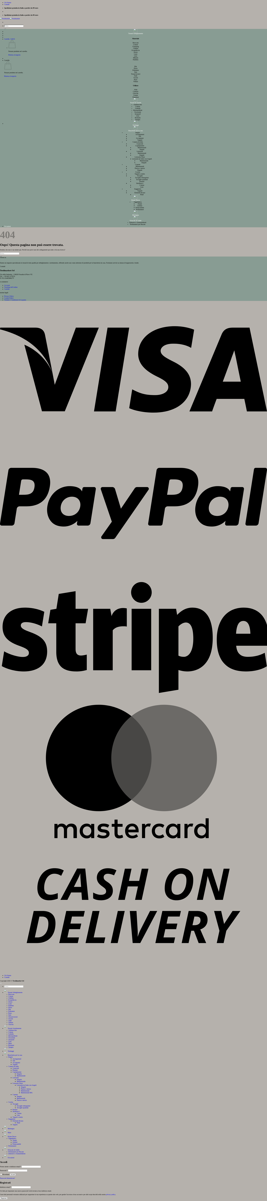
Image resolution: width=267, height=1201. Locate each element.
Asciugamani (139, 134)
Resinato (138, 118)
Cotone (137, 106)
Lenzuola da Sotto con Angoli (142, 159)
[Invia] (5, 28)
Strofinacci (139, 183)
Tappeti (139, 140)
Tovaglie (140, 176)
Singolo (19, 1074)
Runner (141, 181)
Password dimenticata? (7, 1178)
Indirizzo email (5, 1187)
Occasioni (7, 226)
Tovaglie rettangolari (142, 178)
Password (4, 1170)
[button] (9, 39)
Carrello (6, 289)
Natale (140, 204)
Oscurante (137, 112)
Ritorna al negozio (14, 55)
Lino (137, 116)
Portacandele (140, 208)
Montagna (135, 215)
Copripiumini (139, 146)
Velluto (10, 1022)
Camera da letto (138, 142)
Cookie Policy (9, 298)
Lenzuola (140, 151)
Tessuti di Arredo (135, 103)
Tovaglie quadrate (142, 179)
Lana (10, 1004)
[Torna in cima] (1, 983)
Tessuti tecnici (13, 1017)
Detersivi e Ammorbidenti (137, 222)
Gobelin (137, 108)
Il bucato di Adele (135, 220)
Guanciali (140, 144)
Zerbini (139, 206)
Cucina (137, 172)
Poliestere (11, 1011)
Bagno (137, 132)
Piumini (15, 1070)
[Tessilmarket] (10, 19)
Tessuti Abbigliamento (135, 33)
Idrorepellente (137, 110)
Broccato (11, 994)
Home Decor (135, 200)
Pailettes (11, 1005)
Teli (140, 136)
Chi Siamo (7, 2)
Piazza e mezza (140, 168)
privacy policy (110, 1194)
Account (7, 285)
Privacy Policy (9, 296)
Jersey (10, 1002)
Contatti (6, 4)
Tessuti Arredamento (14, 1028)
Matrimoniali (142, 147)
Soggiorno (137, 189)
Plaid (142, 194)
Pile (9, 1009)
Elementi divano (139, 193)
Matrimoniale (21, 1076)
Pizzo (10, 1007)
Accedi (13, 1174)
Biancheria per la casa (135, 131)
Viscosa (10, 1024)
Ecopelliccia (12, 1000)
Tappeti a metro (140, 174)
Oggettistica (138, 202)
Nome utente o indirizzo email (10, 1166)
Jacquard (138, 114)
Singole (141, 155)
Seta (9, 1015)
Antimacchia (138, 104)
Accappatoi (140, 138)
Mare (10, 1043)
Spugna (137, 119)
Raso (10, 1013)
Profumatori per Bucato (137, 224)
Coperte (137, 164)
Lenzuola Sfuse (140, 157)
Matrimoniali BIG (27, 1093)
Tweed (10, 1019)
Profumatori (140, 209)
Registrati (4, 1198)
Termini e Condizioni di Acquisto (15, 300)
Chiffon (10, 998)
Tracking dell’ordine (11, 287)
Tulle (10, 1021)
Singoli (142, 149)
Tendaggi (136, 125)
